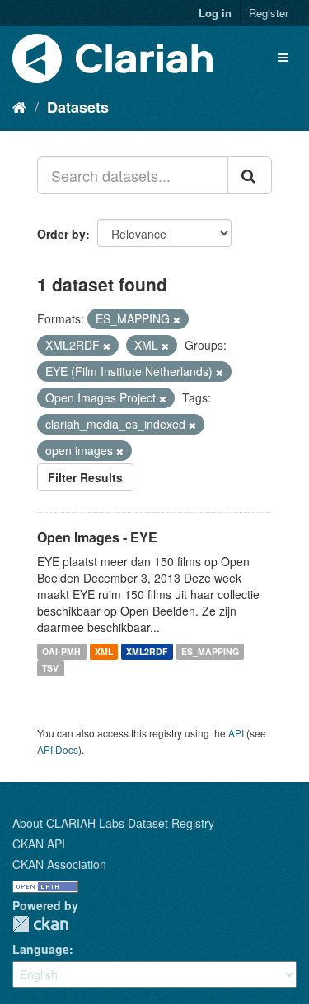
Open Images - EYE (97, 537)
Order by (61, 233)
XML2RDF (146, 651)
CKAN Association (59, 864)
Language (40, 949)
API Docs (57, 749)
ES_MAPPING (210, 651)
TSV (50, 668)
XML (104, 651)
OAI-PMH (61, 651)
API (236, 733)
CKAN (40, 923)
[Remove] (176, 319)
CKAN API (38, 843)
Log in (215, 13)
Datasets (78, 107)
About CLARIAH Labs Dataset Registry (113, 823)
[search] (249, 175)
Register (268, 13)
